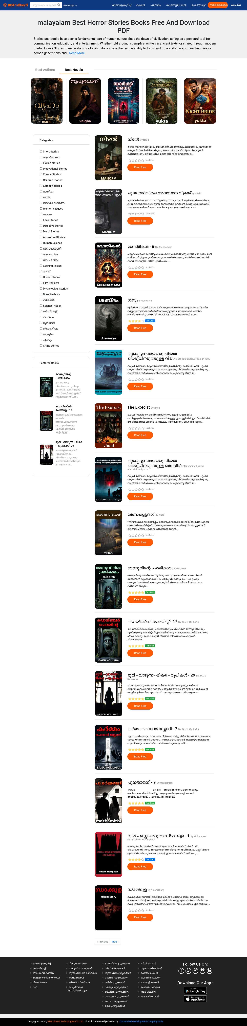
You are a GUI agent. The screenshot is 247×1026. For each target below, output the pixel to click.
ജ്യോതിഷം (50, 328)
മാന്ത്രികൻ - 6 (141, 246)
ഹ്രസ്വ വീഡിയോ (79, 982)
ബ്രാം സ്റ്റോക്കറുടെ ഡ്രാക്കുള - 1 (159, 836)
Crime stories (51, 345)
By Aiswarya (145, 300)
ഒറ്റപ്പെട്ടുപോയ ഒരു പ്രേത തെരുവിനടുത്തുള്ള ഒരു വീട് (154, 463)
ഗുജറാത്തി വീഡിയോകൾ (83, 973)
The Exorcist (139, 407)
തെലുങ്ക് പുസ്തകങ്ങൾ (116, 987)
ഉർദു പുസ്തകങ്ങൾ (115, 1006)
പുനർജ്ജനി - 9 (142, 782)
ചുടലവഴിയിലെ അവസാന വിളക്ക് (159, 193)
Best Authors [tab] (45, 70)
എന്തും (47, 340)
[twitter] (195, 971)
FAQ (35, 987)
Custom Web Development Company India (141, 1021)
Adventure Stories (54, 237)
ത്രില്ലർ (48, 300)
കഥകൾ (140, 5)
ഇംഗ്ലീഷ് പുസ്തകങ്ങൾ (117, 963)
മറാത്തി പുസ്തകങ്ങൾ (116, 977)
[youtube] (202, 971)
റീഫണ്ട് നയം (40, 982)
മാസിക (48, 191)
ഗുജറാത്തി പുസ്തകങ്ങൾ (118, 973)
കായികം (48, 317)
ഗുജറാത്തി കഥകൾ (151, 968)
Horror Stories (51, 277)
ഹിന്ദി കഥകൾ (148, 963)
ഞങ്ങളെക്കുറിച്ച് (121, 5)
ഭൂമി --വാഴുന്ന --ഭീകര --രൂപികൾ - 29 (161, 675)
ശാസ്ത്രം (48, 334)
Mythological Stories (55, 288)
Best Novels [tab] (74, 70)
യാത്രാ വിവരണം (54, 203)
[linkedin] (209, 971)
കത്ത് (46, 271)
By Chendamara (163, 247)
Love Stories (50, 220)
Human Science (52, 243)
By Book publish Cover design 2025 (191, 359)
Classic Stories (52, 174)
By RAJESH (180, 568)
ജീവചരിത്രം (50, 260)
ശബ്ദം (133, 300)
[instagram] (188, 971)
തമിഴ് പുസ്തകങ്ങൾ (115, 982)
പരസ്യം (155, 5)
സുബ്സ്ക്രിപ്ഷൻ (176, 5)
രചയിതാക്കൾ (76, 977)
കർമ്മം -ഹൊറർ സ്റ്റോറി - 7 (152, 728)
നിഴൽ (133, 139)
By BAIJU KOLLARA (188, 622)
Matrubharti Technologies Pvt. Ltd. (66, 1021)
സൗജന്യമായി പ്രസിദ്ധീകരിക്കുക (219, 5)
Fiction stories (51, 163)
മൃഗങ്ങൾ (49, 322)
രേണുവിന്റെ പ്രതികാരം (150, 568)
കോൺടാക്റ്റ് (198, 5)
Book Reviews (51, 294)
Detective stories (53, 225)
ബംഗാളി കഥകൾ (150, 982)
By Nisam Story (156, 890)
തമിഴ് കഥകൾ (148, 991)
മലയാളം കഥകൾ (150, 987)
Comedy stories (52, 185)
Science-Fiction (52, 305)
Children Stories (52, 180)
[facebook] (181, 971)
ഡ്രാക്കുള (137, 889)
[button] (59, 5)
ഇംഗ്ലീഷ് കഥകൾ (150, 977)
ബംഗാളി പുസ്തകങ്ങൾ (117, 991)
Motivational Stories (55, 168)
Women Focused (53, 208)
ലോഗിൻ (236, 5)
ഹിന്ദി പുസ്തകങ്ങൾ (115, 968)
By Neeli (144, 140)
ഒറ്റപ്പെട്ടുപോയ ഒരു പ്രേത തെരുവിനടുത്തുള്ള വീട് (152, 356)
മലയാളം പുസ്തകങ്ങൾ (117, 996)
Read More (77, 53)
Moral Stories (51, 231)
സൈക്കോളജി (52, 248)
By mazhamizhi (165, 782)
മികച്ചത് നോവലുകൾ (80, 968)
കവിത (47, 197)
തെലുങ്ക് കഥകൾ (150, 996)
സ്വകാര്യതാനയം (43, 973)
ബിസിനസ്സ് (50, 311)
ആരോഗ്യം (50, 254)
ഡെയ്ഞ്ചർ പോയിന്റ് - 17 (152, 621)
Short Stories (51, 151)
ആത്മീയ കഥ (51, 157)
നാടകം (47, 214)
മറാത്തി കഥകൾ (149, 973)
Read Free (140, 167)
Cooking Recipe (52, 265)
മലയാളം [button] (68, 5)
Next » (115, 941)
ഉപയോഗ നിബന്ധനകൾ (46, 977)
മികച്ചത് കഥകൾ (78, 963)
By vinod (155, 407)
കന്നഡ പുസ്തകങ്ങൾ (116, 1001)
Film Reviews (51, 283)
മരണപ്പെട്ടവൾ (141, 514)
